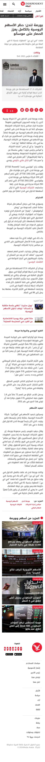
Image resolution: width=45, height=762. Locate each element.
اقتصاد (11, 11)
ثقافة (38, 709)
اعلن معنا (36, 682)
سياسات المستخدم (33, 663)
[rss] (5, 649)
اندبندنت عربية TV (33, 737)
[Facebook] (21, 649)
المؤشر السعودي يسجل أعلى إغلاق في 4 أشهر (25, 599)
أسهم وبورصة (18, 518)
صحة (38, 727)
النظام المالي (36, 508)
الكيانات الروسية (16, 504)
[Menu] (5, 4)
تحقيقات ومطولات (33, 732)
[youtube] (13, 649)
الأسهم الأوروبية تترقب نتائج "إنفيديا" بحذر (25, 571)
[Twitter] (18, 649)
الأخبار (38, 11)
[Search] (14, 4)
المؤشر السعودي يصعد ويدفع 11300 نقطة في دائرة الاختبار (24, 543)
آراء (19, 11)
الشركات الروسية (27, 188)
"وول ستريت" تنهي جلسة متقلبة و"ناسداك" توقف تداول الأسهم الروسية (17, 308)
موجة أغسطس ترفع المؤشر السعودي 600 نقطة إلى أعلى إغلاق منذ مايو (25, 626)
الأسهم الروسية (12, 501)
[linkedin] (10, 649)
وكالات (37, 53)
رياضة (38, 723)
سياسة (28, 11)
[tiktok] (7, 649)
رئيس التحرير (35, 672)
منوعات (37, 718)
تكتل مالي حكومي (20, 160)
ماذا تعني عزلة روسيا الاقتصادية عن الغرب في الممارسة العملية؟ (18, 320)
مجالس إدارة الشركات (33, 504)
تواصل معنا (36, 677)
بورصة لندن (26, 501)
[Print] (22, 110)
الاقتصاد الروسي (35, 262)
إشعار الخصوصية (34, 668)
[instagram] (15, 649)
